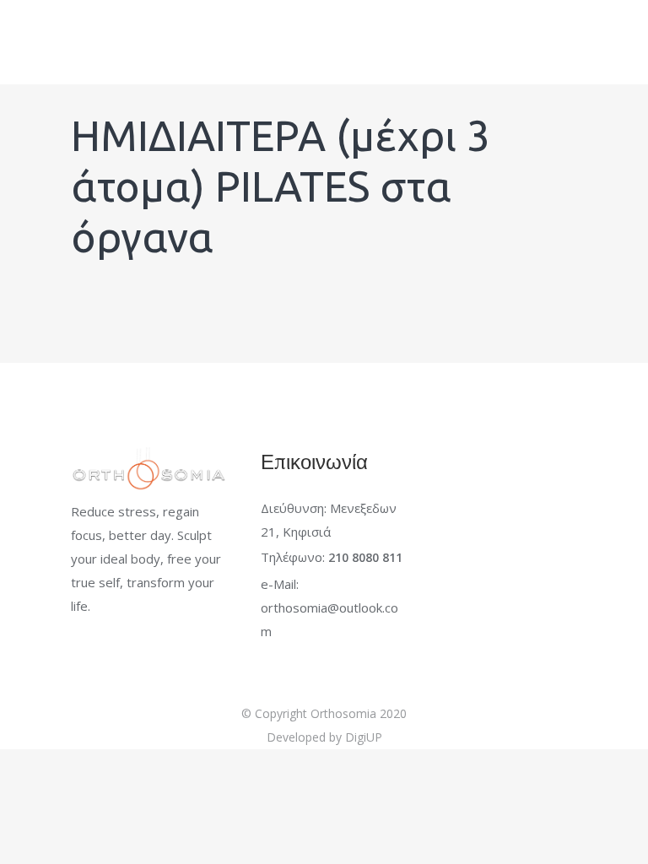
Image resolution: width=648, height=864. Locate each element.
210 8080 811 (365, 557)
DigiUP (363, 737)
